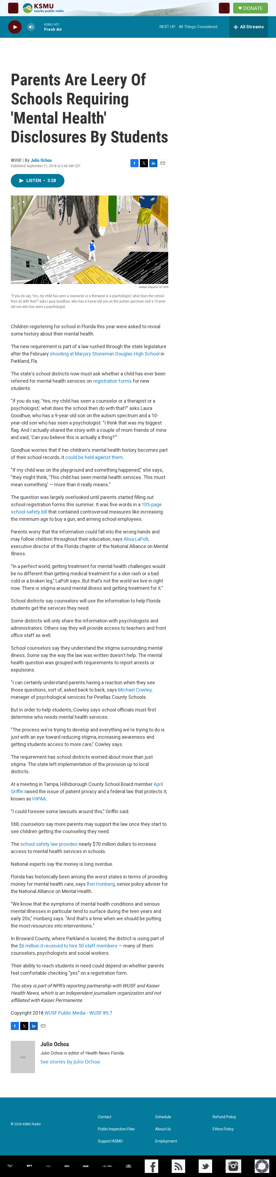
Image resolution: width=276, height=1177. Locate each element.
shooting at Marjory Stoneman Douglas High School (105, 354)
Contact (104, 1117)
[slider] (39, 27)
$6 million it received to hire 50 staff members (68, 946)
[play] (15, 27)
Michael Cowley (134, 690)
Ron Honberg (101, 884)
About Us (163, 1129)
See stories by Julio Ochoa (70, 1061)
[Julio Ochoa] (23, 1057)
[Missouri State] (10, 1166)
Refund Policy (224, 1117)
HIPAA (39, 799)
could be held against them (94, 457)
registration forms (112, 381)
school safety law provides (49, 844)
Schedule (163, 1117)
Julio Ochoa (41, 160)
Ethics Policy (223, 1129)
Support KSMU (110, 1141)
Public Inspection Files (116, 1129)
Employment (166, 1141)
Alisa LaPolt (136, 539)
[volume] (31, 27)
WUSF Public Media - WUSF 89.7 (78, 1013)
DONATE (253, 8)
